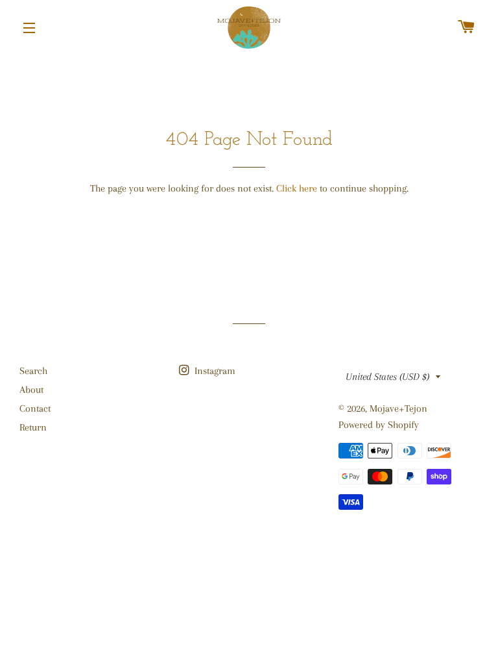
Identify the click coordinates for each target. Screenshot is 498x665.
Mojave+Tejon (398, 408)
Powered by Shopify (378, 425)
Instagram (213, 371)
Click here (296, 188)
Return (33, 427)
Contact (35, 408)
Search (33, 371)
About (31, 389)
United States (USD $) (387, 377)
